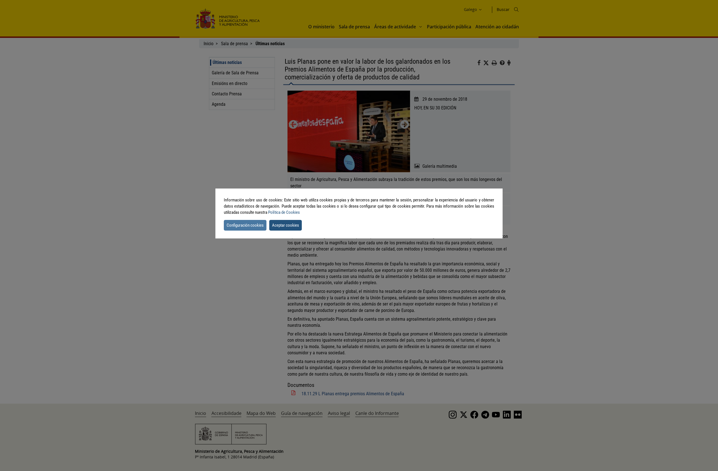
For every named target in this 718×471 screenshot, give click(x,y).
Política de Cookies (284, 212)
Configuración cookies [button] (245, 225)
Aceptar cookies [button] (285, 225)
